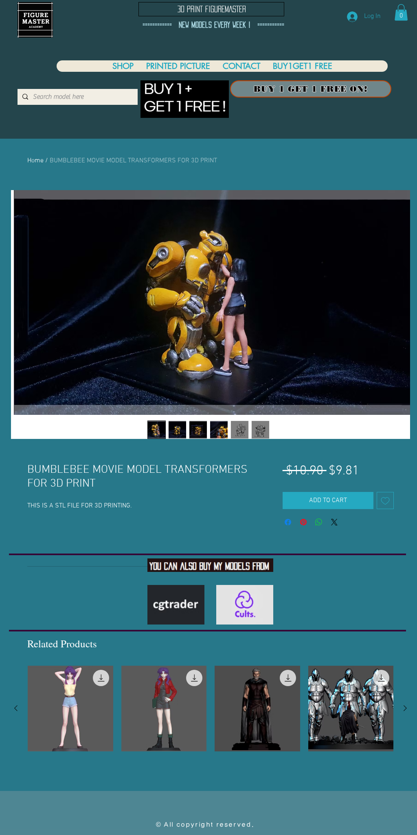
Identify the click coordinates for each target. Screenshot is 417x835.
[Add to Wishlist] (385, 500)
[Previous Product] (16, 708)
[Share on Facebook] (288, 522)
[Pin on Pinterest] (303, 522)
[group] (210, 708)
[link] (401, 12)
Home (35, 161)
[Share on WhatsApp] (319, 522)
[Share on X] (334, 522)
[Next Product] (405, 708)
